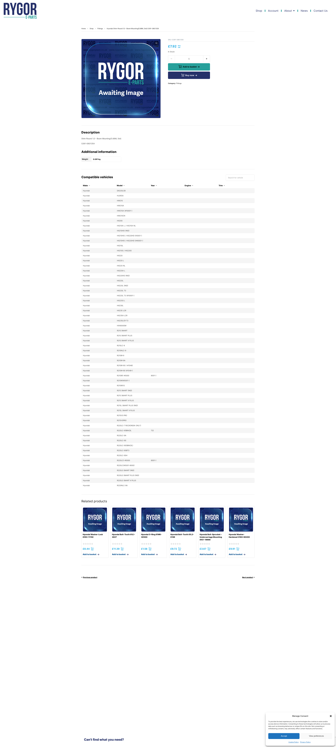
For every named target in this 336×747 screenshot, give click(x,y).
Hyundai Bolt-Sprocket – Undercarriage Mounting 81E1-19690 (211, 537)
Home (83, 29)
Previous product (90, 577)
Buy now (189, 75)
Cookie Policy (293, 742)
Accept (284, 736)
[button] (330, 716)
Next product (247, 577)
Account (273, 10)
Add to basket (190, 67)
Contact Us (320, 10)
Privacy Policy (305, 742)
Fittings (100, 29)
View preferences (316, 736)
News (304, 10)
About (288, 10)
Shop (259, 10)
